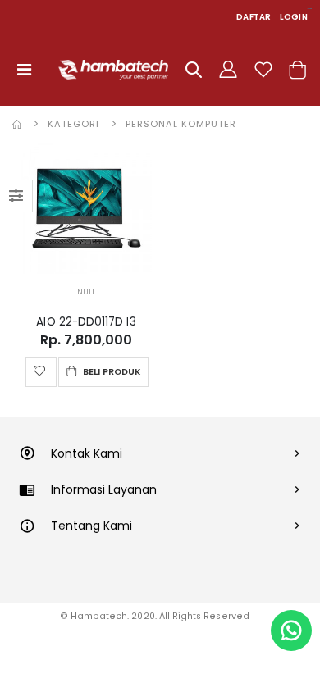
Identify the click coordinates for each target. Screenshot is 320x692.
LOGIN (294, 16)
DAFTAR (254, 16)
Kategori (73, 123)
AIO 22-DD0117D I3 (85, 322)
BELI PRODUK (110, 372)
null (86, 292)
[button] (193, 73)
